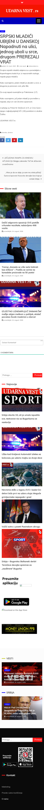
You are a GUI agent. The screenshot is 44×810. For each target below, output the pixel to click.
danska (4, 132)
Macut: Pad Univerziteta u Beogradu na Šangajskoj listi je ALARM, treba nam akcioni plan (20, 710)
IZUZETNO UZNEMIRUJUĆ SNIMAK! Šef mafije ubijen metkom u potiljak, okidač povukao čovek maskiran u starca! (21, 314)
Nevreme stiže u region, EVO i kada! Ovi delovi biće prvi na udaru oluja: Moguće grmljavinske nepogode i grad (21, 493)
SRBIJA (7, 670)
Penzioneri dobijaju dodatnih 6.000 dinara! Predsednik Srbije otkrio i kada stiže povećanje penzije (21, 676)
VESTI (9, 658)
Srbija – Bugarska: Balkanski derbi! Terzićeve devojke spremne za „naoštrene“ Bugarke (19, 565)
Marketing (6, 787)
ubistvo (10, 132)
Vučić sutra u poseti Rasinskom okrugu (21, 526)
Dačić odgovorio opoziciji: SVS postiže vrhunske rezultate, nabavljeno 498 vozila (20, 225)
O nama (5, 799)
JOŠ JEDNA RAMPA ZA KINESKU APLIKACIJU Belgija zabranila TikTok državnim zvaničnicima (21, 161)
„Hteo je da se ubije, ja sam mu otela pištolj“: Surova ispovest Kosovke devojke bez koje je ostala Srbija (23, 175)
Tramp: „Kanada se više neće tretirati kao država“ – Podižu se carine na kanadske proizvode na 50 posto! (20, 270)
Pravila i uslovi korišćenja (12, 793)
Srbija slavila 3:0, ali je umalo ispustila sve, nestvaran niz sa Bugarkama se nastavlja (21, 419)
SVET (2, 31)
